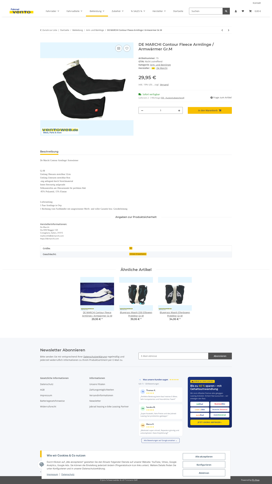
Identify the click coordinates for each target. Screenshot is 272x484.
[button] (235, 11)
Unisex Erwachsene (138, 254)
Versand (164, 84)
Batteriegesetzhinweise (52, 400)
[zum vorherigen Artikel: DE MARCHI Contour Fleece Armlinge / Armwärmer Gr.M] (222, 30)
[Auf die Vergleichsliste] (118, 48)
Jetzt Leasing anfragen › (210, 422)
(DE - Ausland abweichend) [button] (172, 97)
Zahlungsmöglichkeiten (101, 389)
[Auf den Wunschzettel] (126, 48)
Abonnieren (220, 356)
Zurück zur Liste (49, 30)
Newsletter (95, 400)
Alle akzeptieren (204, 456)
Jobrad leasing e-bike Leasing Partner (109, 406)
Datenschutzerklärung (95, 356)
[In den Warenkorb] (42, 40)
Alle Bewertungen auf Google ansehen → (160, 440)
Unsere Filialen (97, 384)
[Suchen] (226, 11)
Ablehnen (204, 473)
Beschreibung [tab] (49, 151)
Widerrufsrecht (48, 406)
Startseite (178, 11)
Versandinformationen (101, 395)
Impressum (52, 474)
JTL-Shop (255, 480)
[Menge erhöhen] (179, 110)
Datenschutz (67, 474)
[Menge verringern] (142, 110)
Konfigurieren (204, 464)
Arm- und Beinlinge (160, 64)
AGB (42, 389)
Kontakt (257, 2)
